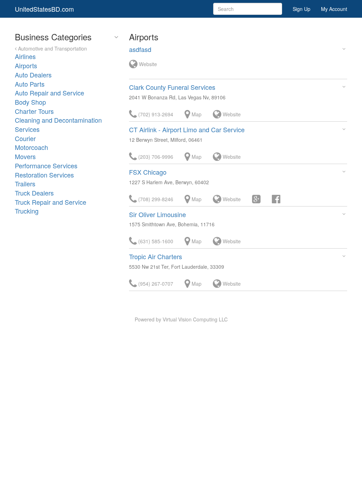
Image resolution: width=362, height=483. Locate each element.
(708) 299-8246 (155, 199)
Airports (26, 65)
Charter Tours (34, 111)
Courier (25, 138)
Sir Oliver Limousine (157, 214)
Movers (25, 156)
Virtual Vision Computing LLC (195, 319)
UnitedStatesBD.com (44, 8)
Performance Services (46, 165)
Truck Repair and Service (50, 201)
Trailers (25, 183)
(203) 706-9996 (155, 156)
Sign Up (301, 8)
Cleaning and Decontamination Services (58, 124)
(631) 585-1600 (155, 241)
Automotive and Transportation (52, 48)
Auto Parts (30, 83)
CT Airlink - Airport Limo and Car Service (187, 129)
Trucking (27, 210)
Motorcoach (31, 147)
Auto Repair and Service (49, 92)
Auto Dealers (33, 74)
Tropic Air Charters (155, 256)
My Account (334, 8)
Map (196, 114)
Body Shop (30, 101)
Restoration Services (44, 174)
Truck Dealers (34, 192)
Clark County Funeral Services (172, 87)
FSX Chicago (148, 171)
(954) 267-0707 (155, 283)
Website (147, 64)
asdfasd (140, 49)
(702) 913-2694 (155, 114)
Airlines (25, 56)
